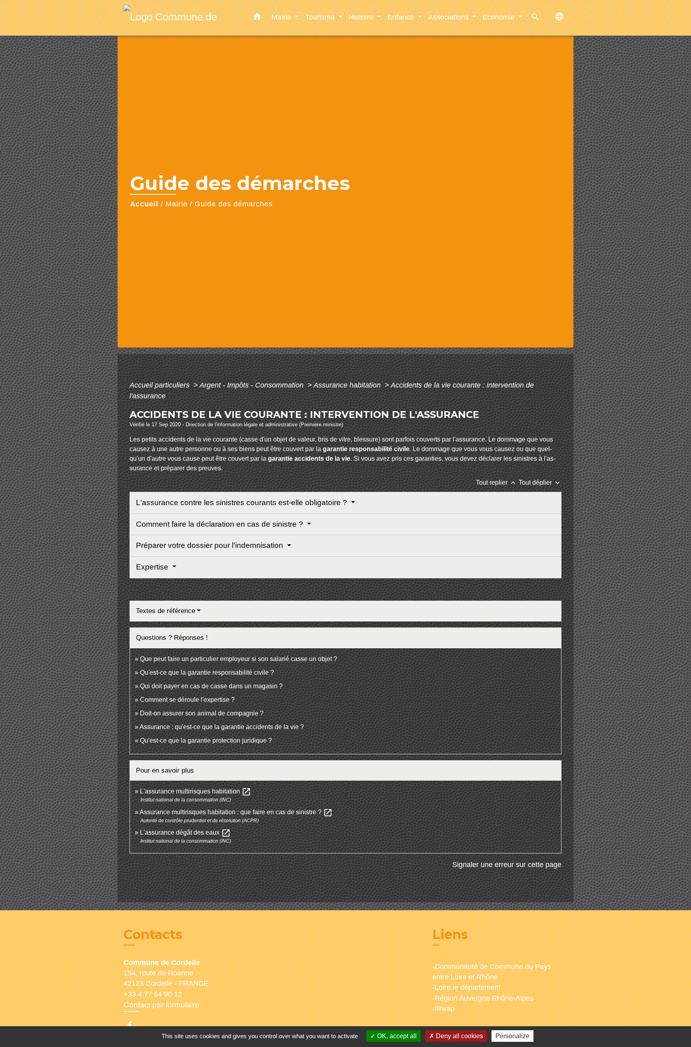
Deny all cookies (458, 1036)
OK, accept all (396, 1036)
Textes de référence (165, 611)
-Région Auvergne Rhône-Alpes (482, 998)
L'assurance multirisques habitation (195, 791)
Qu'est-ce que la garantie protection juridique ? (206, 740)
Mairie (177, 204)
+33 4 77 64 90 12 (153, 994)
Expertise (153, 567)
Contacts (153, 934)
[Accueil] (174, 18)
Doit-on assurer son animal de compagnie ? (202, 713)
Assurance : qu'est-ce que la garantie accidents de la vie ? (222, 726)
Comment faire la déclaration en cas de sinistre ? (220, 524)
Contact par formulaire (162, 1005)
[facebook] (133, 1025)
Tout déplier (540, 482)
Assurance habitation (348, 385)
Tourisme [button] (321, 17)
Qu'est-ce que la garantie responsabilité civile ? (207, 672)
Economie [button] (500, 17)
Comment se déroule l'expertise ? (187, 699)
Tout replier (496, 482)
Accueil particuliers (161, 385)
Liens (450, 934)
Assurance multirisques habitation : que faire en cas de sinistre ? (236, 812)
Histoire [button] (362, 17)
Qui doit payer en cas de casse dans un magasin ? (211, 686)
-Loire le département (466, 987)
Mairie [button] (282, 17)
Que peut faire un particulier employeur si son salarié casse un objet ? (238, 658)
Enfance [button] (401, 17)
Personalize (512, 1036)
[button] (257, 18)
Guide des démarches (234, 204)
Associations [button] (449, 17)
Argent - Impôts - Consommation (253, 385)
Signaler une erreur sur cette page (506, 865)
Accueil (144, 204)
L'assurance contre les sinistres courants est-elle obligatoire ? (242, 502)
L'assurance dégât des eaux (185, 832)
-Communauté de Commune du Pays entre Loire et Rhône (491, 972)
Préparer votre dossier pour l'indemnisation (210, 545)
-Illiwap (443, 1009)
